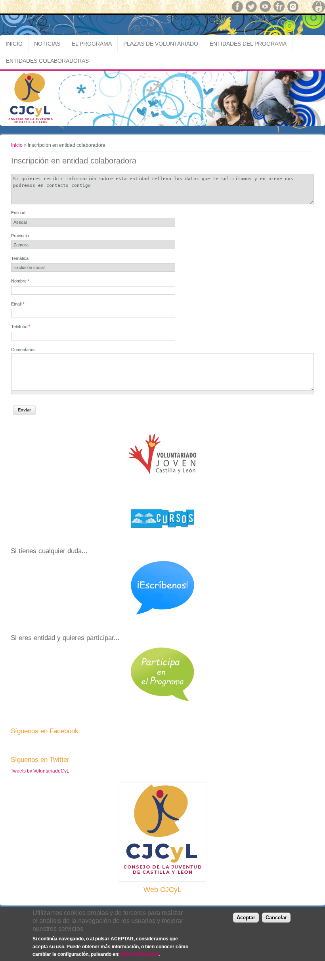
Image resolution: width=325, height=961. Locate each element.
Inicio (14, 43)
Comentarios (23, 349)
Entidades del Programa (248, 43)
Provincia (20, 235)
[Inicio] (162, 124)
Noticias (47, 43)
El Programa (92, 43)
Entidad (18, 212)
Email (17, 304)
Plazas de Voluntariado (160, 43)
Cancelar (276, 918)
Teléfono (20, 326)
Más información (140, 954)
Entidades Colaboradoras (47, 61)
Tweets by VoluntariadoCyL (40, 771)
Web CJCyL (162, 890)
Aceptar (246, 918)
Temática (20, 258)
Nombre (20, 281)
